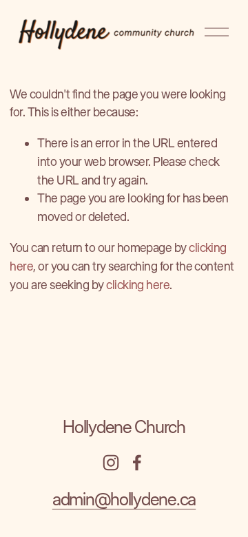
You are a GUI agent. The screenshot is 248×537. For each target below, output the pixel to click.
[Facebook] (137, 462)
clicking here (137, 284)
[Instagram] (111, 462)
